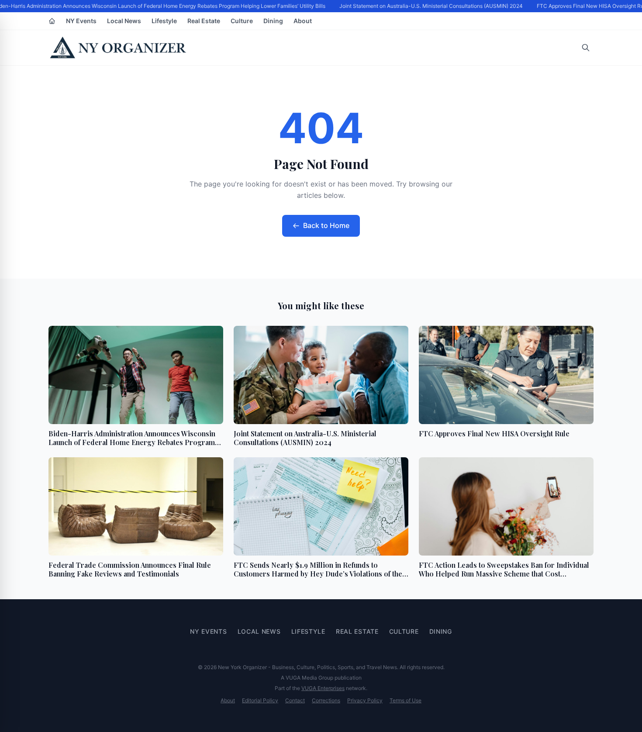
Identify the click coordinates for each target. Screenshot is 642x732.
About (302, 20)
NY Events (81, 20)
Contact (295, 700)
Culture (242, 20)
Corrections (326, 700)
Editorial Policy (260, 700)
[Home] (51, 20)
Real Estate (203, 20)
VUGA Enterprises (323, 688)
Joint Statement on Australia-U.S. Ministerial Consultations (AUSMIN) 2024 (431, 6)
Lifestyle (164, 20)
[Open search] (586, 47)
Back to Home (326, 225)
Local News (124, 20)
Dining (273, 20)
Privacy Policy (365, 700)
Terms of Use (405, 700)
